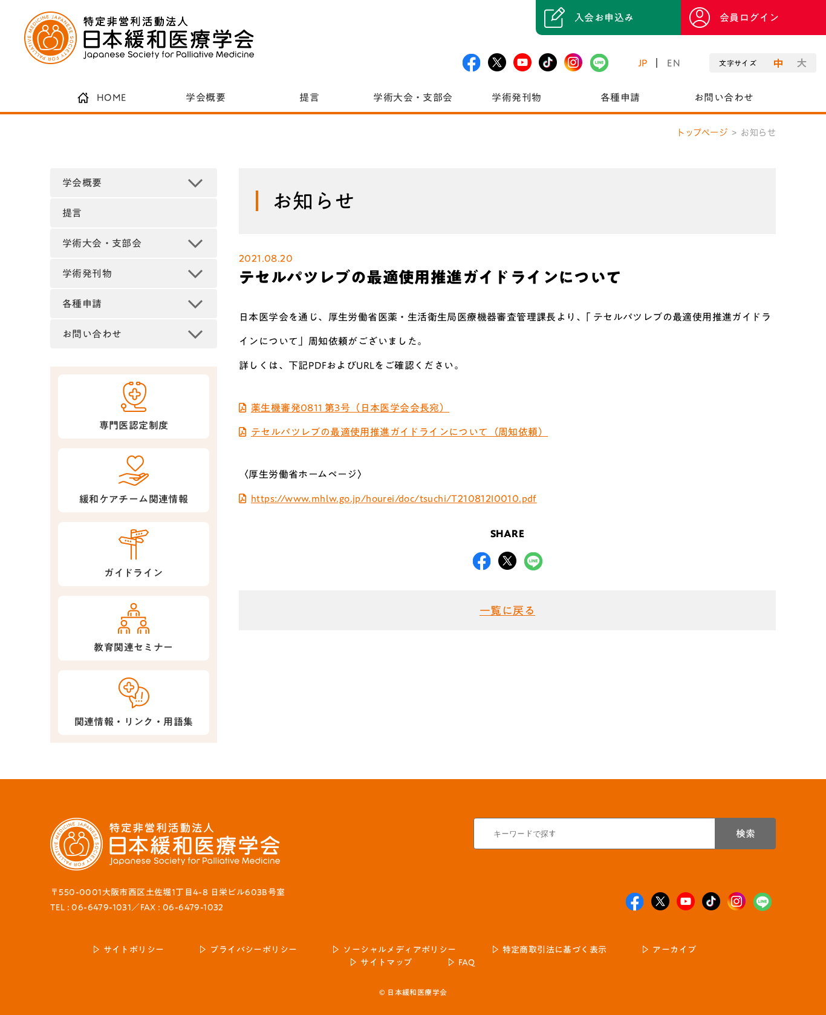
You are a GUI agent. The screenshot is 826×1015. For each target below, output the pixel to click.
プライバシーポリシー (253, 949)
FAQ (466, 962)
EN (673, 63)
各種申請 (620, 97)
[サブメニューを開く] (195, 182)
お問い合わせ (723, 97)
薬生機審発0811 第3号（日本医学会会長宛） (350, 408)
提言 (309, 97)
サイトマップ (386, 962)
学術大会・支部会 (412, 97)
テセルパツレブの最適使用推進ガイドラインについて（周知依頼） (399, 432)
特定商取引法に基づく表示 (554, 949)
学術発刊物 (516, 97)
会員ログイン (749, 17)
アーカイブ (674, 949)
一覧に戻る (507, 610)
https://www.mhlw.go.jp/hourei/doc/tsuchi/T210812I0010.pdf (394, 498)
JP (643, 63)
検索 (745, 833)
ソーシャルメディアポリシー (399, 949)
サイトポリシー (133, 949)
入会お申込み (604, 17)
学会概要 (206, 97)
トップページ (702, 132)
